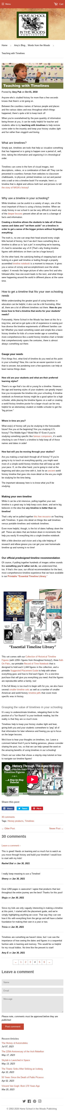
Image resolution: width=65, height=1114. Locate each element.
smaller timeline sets (19, 689)
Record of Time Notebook (36, 663)
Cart (61, 4)
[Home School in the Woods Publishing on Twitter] (24, 1102)
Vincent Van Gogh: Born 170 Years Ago (21, 1086)
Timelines (29, 821)
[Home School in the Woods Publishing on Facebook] (29, 1102)
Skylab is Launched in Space (16, 1060)
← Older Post (8, 828)
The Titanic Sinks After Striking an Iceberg (22, 1069)
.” (27, 576)
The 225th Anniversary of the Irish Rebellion (23, 1051)
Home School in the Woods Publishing (38, 1109)
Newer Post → (56, 828)
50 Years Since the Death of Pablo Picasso (23, 1077)
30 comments (8, 817)
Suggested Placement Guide (24, 670)
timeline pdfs (34, 693)
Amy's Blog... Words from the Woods (32, 45)
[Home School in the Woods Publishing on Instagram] (40, 1102)
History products (16, 821)
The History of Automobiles (15, 1043)
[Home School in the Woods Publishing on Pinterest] (34, 1102)
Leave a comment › (11, 845)
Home (4, 45)
